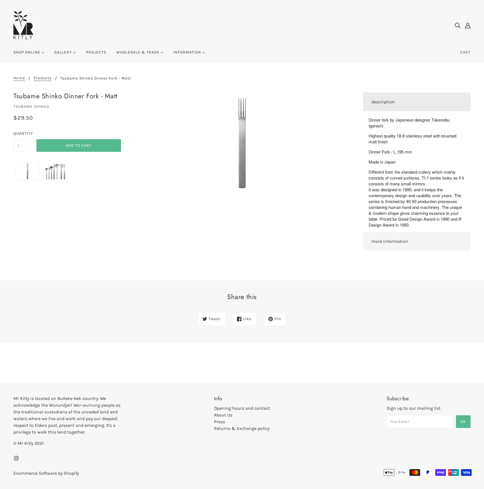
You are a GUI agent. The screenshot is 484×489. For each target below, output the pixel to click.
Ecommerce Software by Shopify (46, 473)
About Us (223, 415)
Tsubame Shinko (31, 106)
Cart (465, 52)
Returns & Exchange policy (241, 428)
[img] (458, 25)
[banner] (23, 24)
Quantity (21, 133)
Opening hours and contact (242, 408)
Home (19, 78)
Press (219, 421)
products (43, 78)
